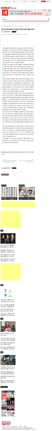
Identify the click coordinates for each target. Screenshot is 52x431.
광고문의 (8, 426)
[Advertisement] (26, 204)
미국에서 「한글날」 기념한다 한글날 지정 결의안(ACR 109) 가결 (9, 198)
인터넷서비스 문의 (14, 426)
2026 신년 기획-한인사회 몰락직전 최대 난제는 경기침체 (7, 315)
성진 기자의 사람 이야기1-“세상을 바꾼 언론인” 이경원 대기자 (27, 198)
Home (2, 26)
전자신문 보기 (4, 387)
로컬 (2, 352)
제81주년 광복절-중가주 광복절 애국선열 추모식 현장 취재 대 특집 (7, 373)
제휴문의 (20, 426)
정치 (2, 230)
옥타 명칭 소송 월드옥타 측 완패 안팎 (7, 343)
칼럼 (5, 26)
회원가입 (48, 1)
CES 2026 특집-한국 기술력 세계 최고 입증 (7, 310)
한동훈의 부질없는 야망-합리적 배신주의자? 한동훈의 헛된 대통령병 (7, 251)
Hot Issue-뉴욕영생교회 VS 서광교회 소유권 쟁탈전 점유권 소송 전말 (7, 348)
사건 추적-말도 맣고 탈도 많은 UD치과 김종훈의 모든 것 (7, 340)
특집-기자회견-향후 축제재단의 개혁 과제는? (7, 381)
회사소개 (3, 426)
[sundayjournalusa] (9, 7)
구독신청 (25, 426)
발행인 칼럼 (9, 26)
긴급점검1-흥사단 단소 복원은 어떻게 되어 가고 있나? (7, 368)
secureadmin (20, 34)
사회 (2, 318)
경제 (2, 285)
